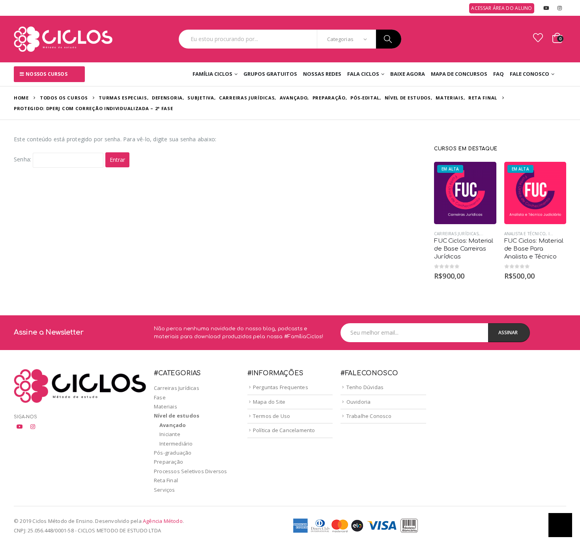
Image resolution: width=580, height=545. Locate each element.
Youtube (20, 427)
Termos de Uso (271, 416)
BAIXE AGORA (407, 73)
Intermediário (176, 443)
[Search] (388, 39)
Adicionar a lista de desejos (492, 233)
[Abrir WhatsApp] (560, 525)
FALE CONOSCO (529, 73)
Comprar (483, 175)
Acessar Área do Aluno (501, 8)
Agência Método (163, 520)
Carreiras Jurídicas (456, 233)
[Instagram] (560, 8)
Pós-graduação (173, 452)
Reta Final (166, 480)
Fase (160, 397)
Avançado (172, 425)
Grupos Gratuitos (270, 73)
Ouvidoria (358, 401)
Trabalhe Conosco (368, 416)
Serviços (164, 489)
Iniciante (169, 434)
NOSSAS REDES (322, 73)
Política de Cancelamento (284, 430)
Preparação (168, 461)
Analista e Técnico (525, 233)
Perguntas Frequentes (280, 387)
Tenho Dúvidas (365, 387)
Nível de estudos (176, 415)
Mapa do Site (269, 401)
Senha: (23, 159)
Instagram (33, 427)
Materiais (165, 406)
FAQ (498, 73)
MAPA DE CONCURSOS (459, 73)
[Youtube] (546, 8)
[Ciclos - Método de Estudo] (63, 39)
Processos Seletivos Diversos (190, 471)
